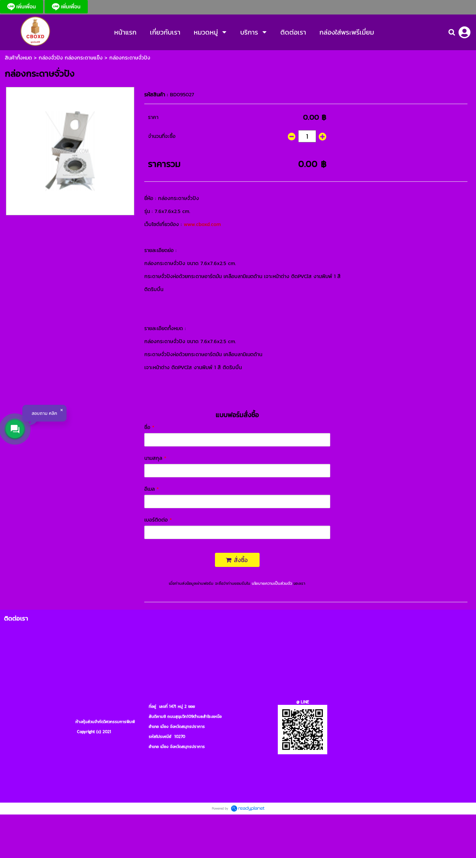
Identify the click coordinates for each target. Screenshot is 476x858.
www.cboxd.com (202, 224)
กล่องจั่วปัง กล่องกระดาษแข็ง (71, 58)
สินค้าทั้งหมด (18, 58)
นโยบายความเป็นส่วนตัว (272, 583)
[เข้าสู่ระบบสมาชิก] (464, 32)
